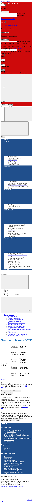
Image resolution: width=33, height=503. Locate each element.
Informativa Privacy (10, 460)
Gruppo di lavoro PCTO (15, 324)
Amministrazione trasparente (13, 470)
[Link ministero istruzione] (9, 3)
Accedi (3, 5)
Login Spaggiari (18, 48)
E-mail (19, 41)
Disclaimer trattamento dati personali (12, 486)
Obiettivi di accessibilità (11, 465)
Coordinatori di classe (14, 321)
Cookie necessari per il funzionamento (13, 413)
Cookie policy (8, 457)
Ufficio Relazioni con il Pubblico (14, 461)
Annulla (3, 104)
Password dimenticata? (8, 19)
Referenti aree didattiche (15, 319)
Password (20, 15)
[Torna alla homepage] (16, 106)
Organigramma (9, 315)
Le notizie (7, 293)
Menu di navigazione (22, 311)
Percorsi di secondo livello (16, 336)
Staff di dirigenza (13, 316)
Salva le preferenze (14, 420)
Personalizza (4, 391)
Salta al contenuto (6, 1)
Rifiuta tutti (15, 391)
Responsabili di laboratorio (16, 327)
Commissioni (12, 332)
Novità (6, 291)
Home (6, 290)
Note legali (7, 458)
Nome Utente (21, 14)
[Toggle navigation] (15, 128)
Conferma (9, 104)
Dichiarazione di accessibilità (13, 463)
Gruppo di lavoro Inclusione (16, 326)
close (2, 136)
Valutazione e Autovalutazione (17, 334)
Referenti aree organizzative (16, 323)
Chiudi (3, 59)
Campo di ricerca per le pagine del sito (13, 272)
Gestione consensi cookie (12, 468)
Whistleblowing (9, 466)
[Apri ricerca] (18, 114)
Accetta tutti (7, 392)
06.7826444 (10, 433)
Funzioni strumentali (14, 318)
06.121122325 (11, 432)
